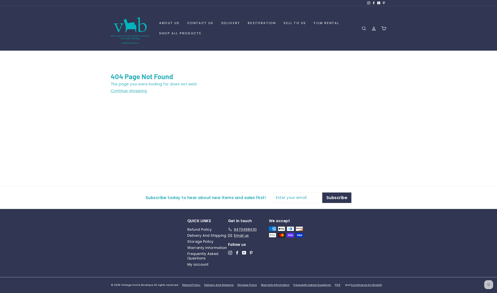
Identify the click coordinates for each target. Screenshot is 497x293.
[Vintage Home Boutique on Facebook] (237, 252)
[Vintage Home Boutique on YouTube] (244, 252)
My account (198, 264)
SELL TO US (295, 23)
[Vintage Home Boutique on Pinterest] (251, 252)
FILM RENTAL (326, 23)
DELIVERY (230, 23)
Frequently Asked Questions (202, 256)
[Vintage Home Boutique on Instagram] (230, 252)
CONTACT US (200, 23)
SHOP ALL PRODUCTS (180, 33)
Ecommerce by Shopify (366, 285)
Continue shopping (129, 91)
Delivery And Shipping (206, 235)
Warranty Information (207, 247)
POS (337, 285)
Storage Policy (200, 241)
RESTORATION (262, 23)
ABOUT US (169, 23)
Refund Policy (199, 229)
